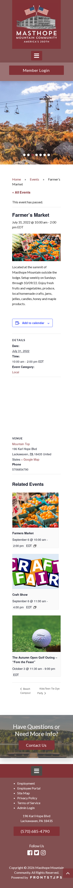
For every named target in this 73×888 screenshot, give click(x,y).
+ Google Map (30, 459)
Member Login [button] (36, 70)
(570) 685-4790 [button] (35, 831)
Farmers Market (23, 533)
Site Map (23, 793)
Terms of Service (28, 803)
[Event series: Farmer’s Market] (34, 546)
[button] (24, 155)
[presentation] (35, 510)
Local (15, 372)
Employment (26, 783)
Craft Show (20, 594)
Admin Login (26, 808)
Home (16, 179)
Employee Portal (28, 788)
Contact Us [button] (36, 745)
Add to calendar (33, 323)
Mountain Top (21, 444)
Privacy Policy (27, 798)
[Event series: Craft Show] (34, 607)
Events (34, 179)
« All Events (21, 192)
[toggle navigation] (36, 55)
